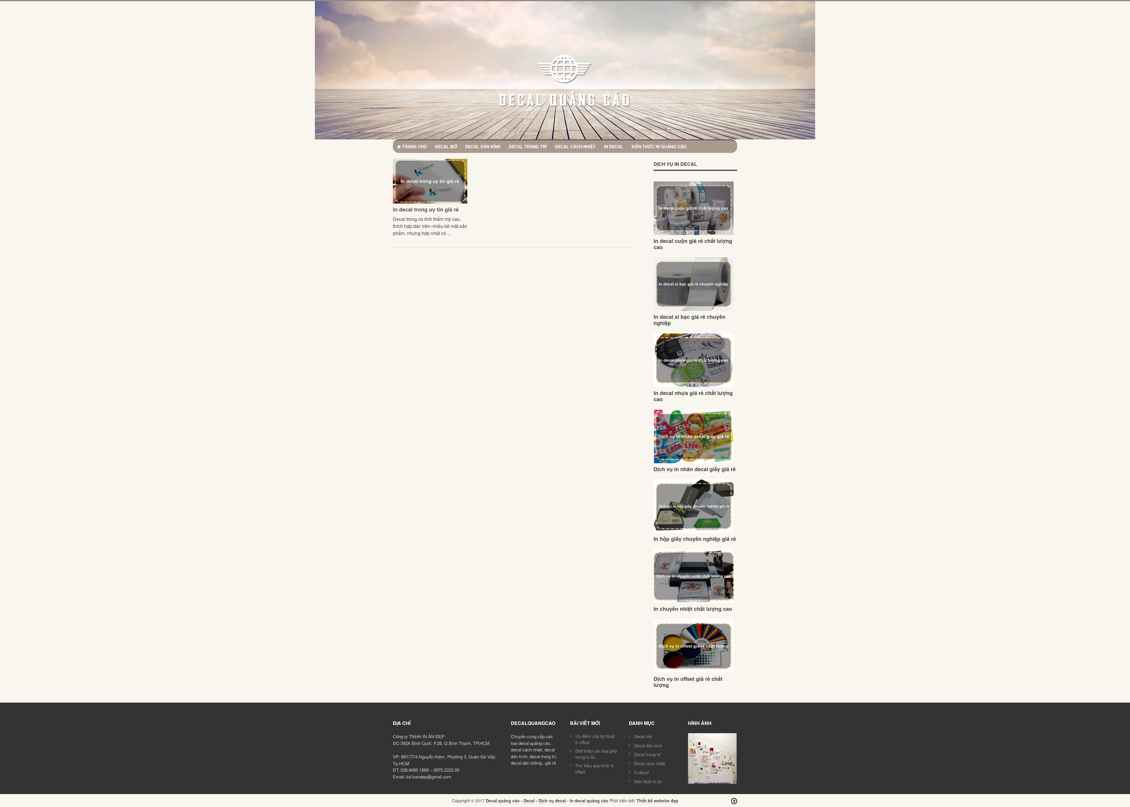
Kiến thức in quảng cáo (659, 146)
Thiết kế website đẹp (657, 800)
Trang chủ (414, 146)
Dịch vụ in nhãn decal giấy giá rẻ (695, 469)
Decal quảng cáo (503, 800)
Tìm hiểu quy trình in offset (594, 769)
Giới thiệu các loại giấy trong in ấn (596, 754)
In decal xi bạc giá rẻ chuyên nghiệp (689, 320)
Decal (529, 800)
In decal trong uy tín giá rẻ (426, 209)
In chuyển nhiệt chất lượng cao (693, 609)
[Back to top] (734, 801)
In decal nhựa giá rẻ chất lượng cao (693, 396)
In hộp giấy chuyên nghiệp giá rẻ (695, 539)
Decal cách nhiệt (575, 146)
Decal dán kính (483, 146)
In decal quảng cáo (589, 800)
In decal (613, 146)
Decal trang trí (528, 146)
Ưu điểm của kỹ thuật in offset (595, 739)
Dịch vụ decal (552, 800)
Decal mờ (446, 146)
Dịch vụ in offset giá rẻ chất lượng (688, 682)
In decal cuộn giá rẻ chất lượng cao (693, 244)
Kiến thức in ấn (648, 781)
